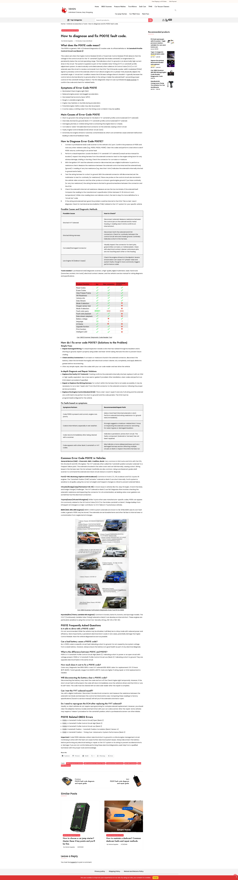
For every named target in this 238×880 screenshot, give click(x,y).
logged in (73, 862)
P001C (64, 723)
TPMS (150, 6)
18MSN (72, 9)
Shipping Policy (114, 871)
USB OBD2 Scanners (130, 763)
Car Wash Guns (134, 14)
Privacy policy (100, 871)
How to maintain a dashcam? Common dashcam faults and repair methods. (123, 839)
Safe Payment (172, 1)
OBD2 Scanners (106, 6)
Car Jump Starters (121, 14)
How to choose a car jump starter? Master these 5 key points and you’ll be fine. (79, 841)
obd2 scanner (132, 80)
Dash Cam (142, 6)
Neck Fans (145, 14)
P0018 (64, 729)
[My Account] (163, 20)
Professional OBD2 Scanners (114, 763)
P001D (64, 720)
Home (97, 6)
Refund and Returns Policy (133, 871)
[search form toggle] (175, 10)
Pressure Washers (120, 6)
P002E (64, 726)
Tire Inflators (132, 6)
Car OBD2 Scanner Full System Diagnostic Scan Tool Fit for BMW (100, 610)
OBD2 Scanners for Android (74, 763)
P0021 (64, 732)
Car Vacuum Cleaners (162, 6)
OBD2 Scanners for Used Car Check (94, 763)
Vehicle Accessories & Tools (77, 24)
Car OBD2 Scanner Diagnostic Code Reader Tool (94, 337)
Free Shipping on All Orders (159, 1)
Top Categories (76, 20)
